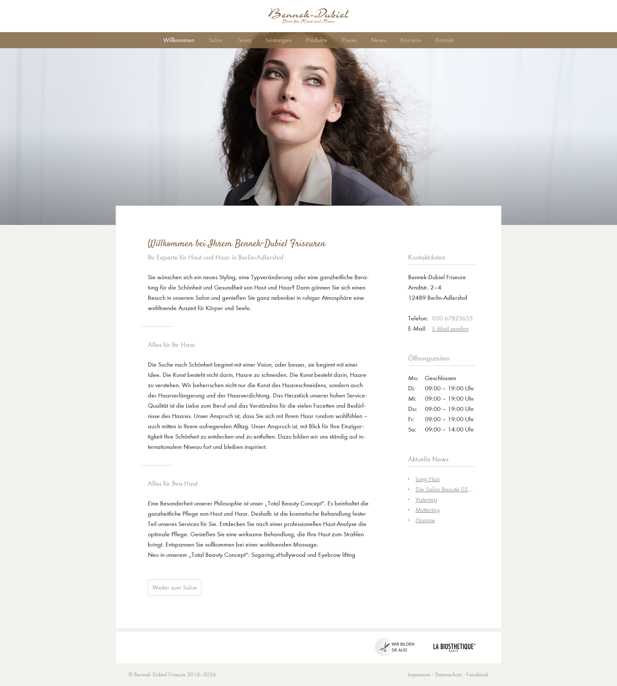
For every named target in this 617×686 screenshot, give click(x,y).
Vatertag (426, 499)
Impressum (419, 674)
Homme (425, 520)
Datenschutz (448, 674)
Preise (349, 40)
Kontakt (444, 40)
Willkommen (178, 40)
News (378, 40)
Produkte (316, 40)
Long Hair (428, 479)
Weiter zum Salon (174, 587)
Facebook (477, 674)
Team (244, 40)
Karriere (410, 40)
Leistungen (278, 40)
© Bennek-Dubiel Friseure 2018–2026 (172, 674)
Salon (216, 40)
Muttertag (428, 509)
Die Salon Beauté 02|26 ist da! (455, 489)
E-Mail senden (450, 328)
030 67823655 (452, 318)
